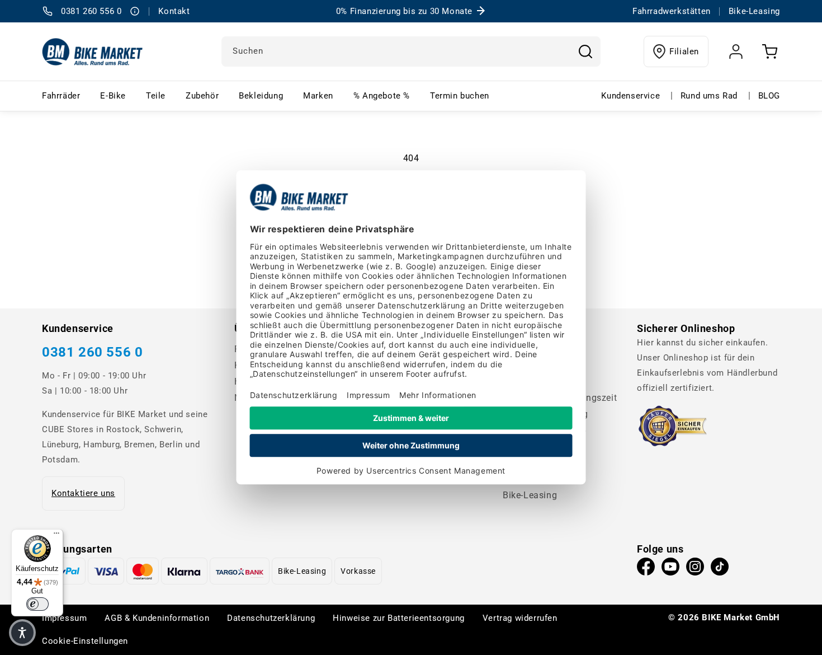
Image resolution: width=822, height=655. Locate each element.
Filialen (684, 51)
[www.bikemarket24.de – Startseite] (92, 51)
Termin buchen (459, 96)
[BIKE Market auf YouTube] (670, 569)
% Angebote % (381, 96)
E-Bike (113, 96)
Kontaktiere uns (83, 493)
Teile (156, 96)
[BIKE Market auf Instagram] (695, 569)
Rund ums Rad (709, 96)
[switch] (37, 604)
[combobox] (411, 51)
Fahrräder (61, 96)
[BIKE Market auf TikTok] (720, 569)
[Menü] (56, 535)
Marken (318, 96)
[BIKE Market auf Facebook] (646, 569)
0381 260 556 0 (92, 352)
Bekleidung (261, 96)
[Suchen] (585, 51)
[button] (22, 632)
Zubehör (202, 96)
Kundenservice (630, 96)
